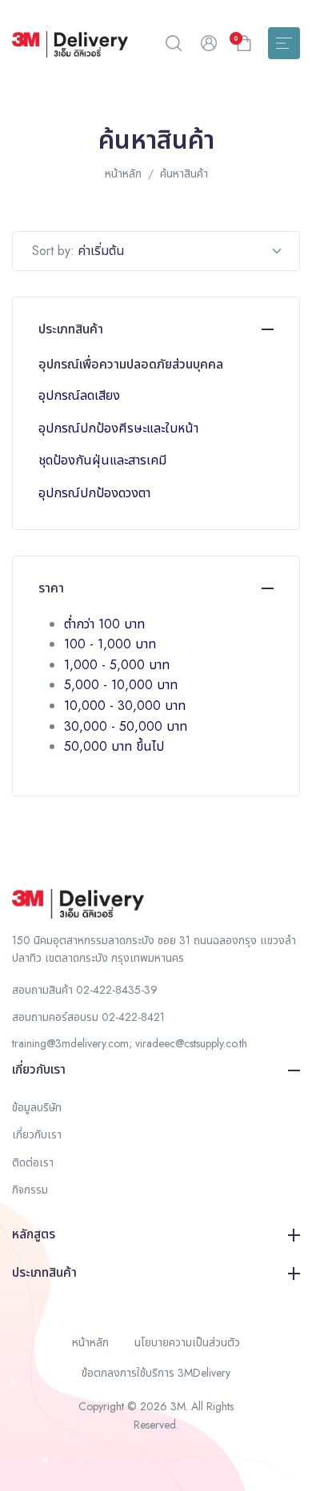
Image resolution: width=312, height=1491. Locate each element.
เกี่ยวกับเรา (39, 1069)
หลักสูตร (33, 1234)
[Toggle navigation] (284, 43)
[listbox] (186, 250)
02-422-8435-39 (117, 990)
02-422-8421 (133, 1017)
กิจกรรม (30, 1190)
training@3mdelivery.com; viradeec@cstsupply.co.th (129, 1043)
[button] (173, 43)
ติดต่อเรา (33, 1162)
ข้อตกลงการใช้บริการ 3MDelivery (156, 1373)
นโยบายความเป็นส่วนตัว (187, 1342)
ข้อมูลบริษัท (37, 1107)
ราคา (51, 588)
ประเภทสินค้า (70, 329)
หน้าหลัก (123, 173)
